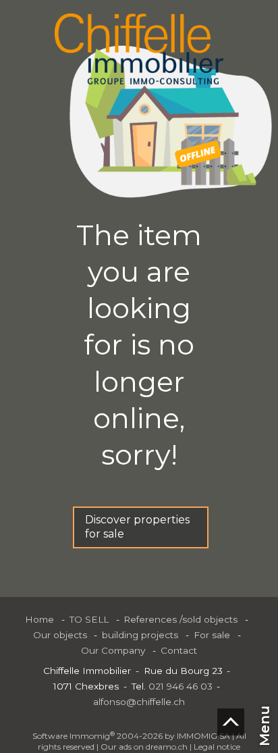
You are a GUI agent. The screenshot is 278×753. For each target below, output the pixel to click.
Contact (179, 650)
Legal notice (217, 747)
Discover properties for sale (137, 526)
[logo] (139, 49)
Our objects (60, 634)
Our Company (113, 650)
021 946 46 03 (180, 686)
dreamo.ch (167, 747)
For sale (212, 634)
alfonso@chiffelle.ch (139, 701)
